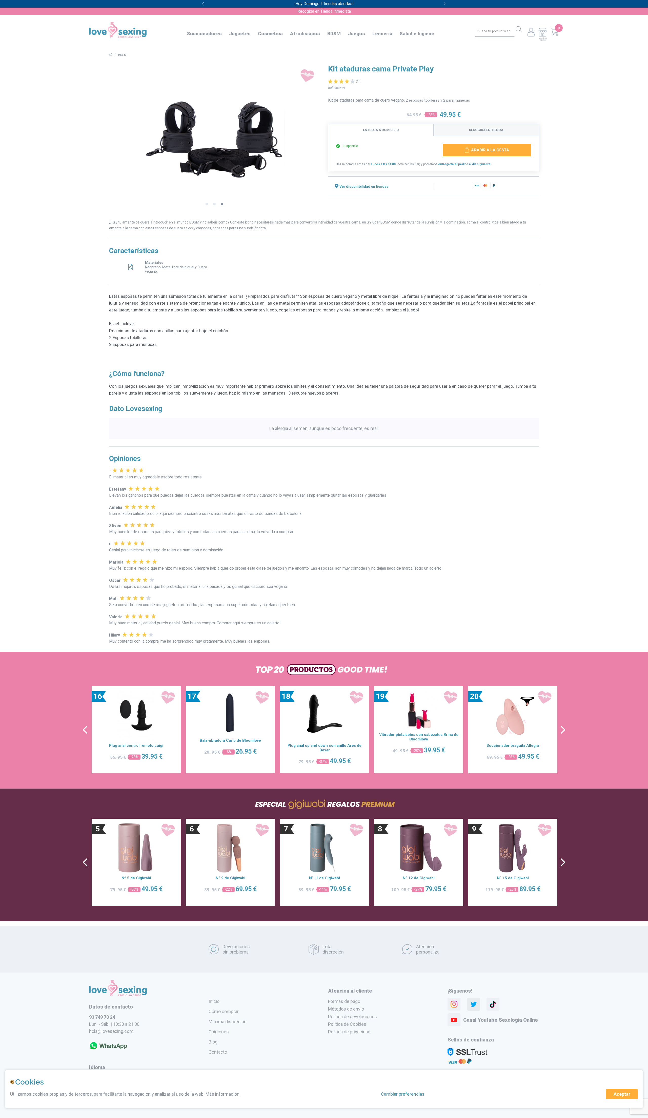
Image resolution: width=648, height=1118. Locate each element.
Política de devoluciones (352, 1016)
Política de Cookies (347, 1024)
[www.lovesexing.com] (118, 994)
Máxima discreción (228, 1021)
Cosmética (270, 33)
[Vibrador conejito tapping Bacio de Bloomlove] (513, 715)
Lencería (382, 33)
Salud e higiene (417, 33)
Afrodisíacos (305, 33)
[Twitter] (473, 1004)
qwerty (445, 4)
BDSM (334, 33)
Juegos (356, 33)
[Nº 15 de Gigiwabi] (513, 848)
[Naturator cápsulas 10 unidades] (136, 715)
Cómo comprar (224, 1011)
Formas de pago (344, 1001)
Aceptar (622, 1094)
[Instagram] (454, 1004)
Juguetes (240, 33)
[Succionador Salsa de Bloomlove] (418, 715)
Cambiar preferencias (402, 1094)
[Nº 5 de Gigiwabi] (136, 848)
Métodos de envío (346, 1009)
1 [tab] (206, 204)
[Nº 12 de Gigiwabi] (418, 848)
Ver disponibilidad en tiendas (364, 186)
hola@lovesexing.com (111, 1031)
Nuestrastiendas (542, 39)
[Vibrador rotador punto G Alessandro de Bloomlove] (324, 715)
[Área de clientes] (531, 32)
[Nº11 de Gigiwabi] (324, 848)
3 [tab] (222, 204)
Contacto (218, 1052)
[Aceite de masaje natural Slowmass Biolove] (230, 715)
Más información (222, 1094)
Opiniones (219, 1031)
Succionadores (204, 33)
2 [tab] (214, 204)
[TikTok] (493, 1004)
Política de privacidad (349, 1031)
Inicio (214, 1001)
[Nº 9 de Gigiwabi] (230, 848)
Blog (213, 1042)
